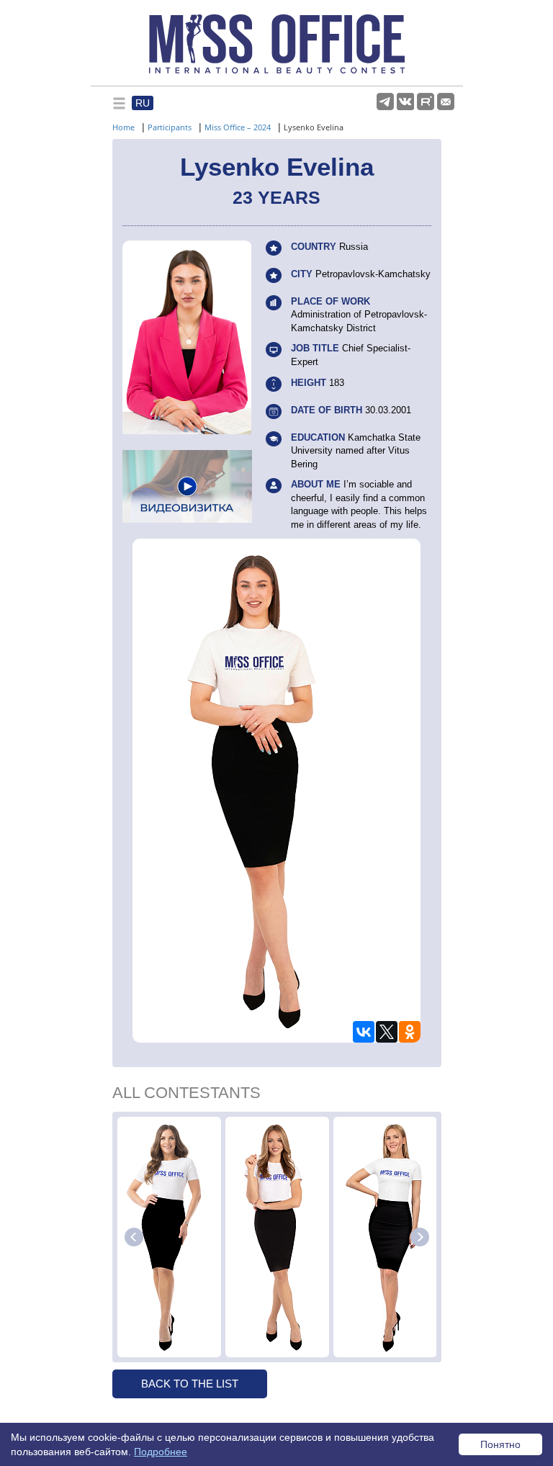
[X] (386, 1032)
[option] (169, 1237)
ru (142, 103)
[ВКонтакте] (363, 1032)
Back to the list (189, 1383)
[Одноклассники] (410, 1032)
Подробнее (160, 1451)
